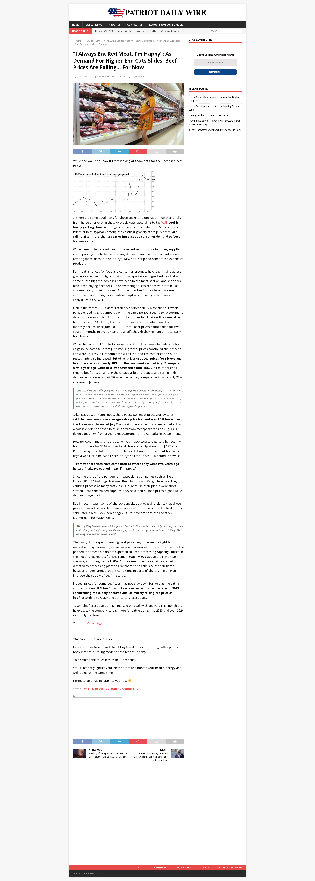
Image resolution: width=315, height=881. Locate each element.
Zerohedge (95, 623)
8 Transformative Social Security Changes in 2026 (215, 129)
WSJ (164, 222)
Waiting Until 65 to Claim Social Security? (210, 115)
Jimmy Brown (103, 76)
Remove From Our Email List (167, 24)
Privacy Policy (184, 867)
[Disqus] (128, 815)
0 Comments (138, 76)
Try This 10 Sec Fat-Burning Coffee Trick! (111, 689)
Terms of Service (162, 867)
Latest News (94, 24)
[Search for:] (225, 30)
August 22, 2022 (85, 76)
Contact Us (134, 24)
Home (75, 24)
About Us (115, 24)
